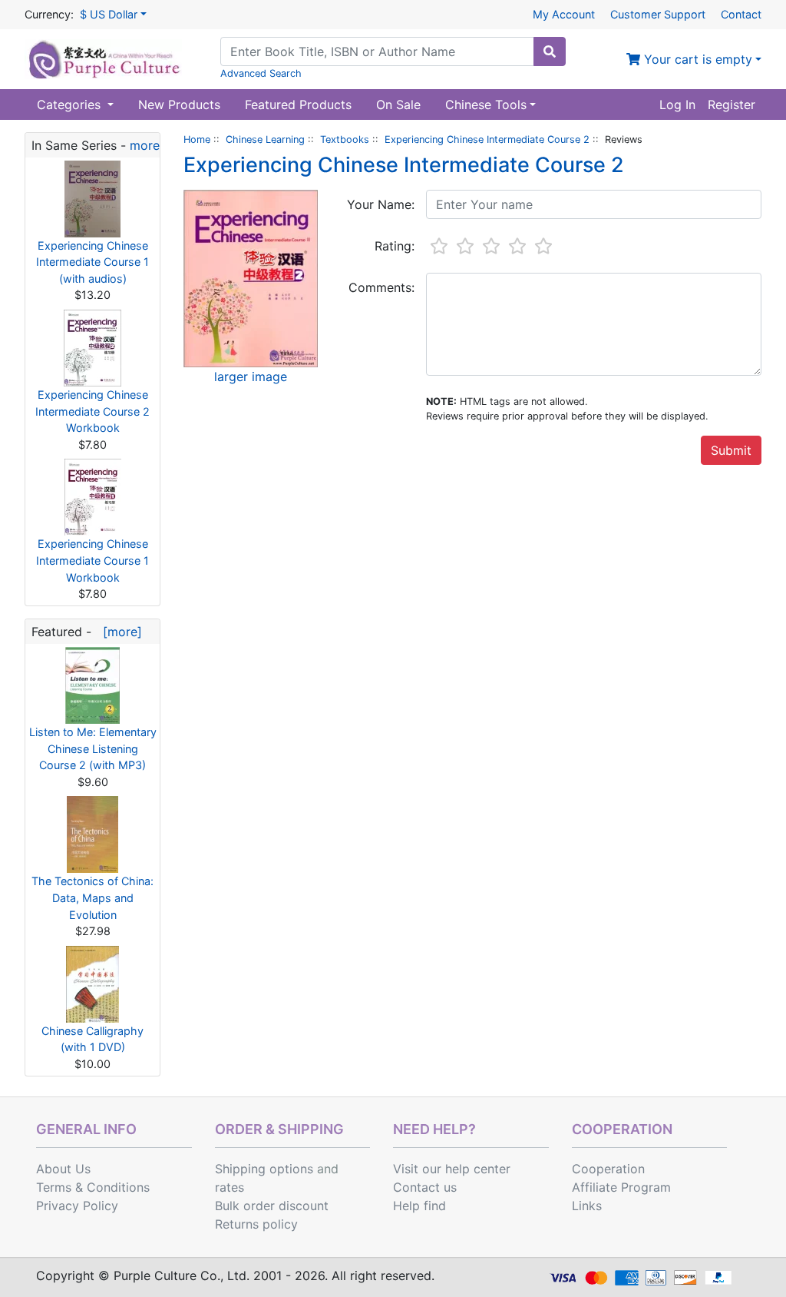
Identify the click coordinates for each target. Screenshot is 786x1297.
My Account (564, 14)
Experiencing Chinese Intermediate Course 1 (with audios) (92, 262)
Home (196, 139)
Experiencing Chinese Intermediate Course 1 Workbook (92, 560)
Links (587, 1205)
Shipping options (264, 1168)
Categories (70, 104)
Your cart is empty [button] (696, 59)
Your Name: (380, 204)
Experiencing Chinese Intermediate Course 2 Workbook (92, 411)
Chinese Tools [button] (486, 104)
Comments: (381, 287)
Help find (419, 1205)
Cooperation (608, 1168)
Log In (677, 104)
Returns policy (256, 1224)
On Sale (398, 104)
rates (229, 1187)
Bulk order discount (272, 1205)
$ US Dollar (108, 14)
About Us (63, 1168)
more (145, 145)
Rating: (394, 246)
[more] (118, 631)
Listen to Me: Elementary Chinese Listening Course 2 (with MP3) (93, 748)
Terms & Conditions (93, 1187)
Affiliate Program (621, 1187)
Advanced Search (261, 73)
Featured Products (298, 104)
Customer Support (657, 14)
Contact (741, 14)
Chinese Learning (265, 139)
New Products (179, 104)
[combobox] (377, 51)
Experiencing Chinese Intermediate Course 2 (487, 139)
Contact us (425, 1187)
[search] (549, 51)
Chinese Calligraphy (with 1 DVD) (92, 1039)
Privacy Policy (77, 1205)
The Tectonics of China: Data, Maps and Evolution (92, 897)
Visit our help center (451, 1168)
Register (731, 104)
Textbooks (344, 139)
